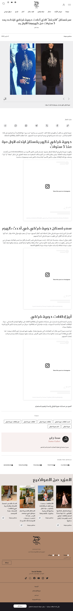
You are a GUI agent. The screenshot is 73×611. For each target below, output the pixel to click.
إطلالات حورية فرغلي (45, 422)
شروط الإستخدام (36, 590)
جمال (49, 11)
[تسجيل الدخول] (64, 5)
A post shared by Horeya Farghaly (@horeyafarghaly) (47, 306)
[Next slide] (63, 98)
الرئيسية (36, 586)
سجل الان (20, 606)
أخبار (23, 11)
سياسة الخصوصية (36, 599)
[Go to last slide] (68, 98)
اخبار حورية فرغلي (54, 426)
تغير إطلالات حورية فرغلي (12, 422)
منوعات (50, 555)
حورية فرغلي (66, 426)
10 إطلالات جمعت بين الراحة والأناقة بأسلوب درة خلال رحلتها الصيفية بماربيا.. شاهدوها (46, 508)
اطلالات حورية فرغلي (29, 422)
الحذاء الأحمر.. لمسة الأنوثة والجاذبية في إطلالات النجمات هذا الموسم (9, 508)
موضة (67, 11)
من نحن (36, 595)
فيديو (16, 11)
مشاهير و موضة (68, 36)
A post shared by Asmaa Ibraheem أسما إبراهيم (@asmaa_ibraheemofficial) (47, 218)
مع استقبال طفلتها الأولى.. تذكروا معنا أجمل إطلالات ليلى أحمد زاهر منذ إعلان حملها (64, 515)
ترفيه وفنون (40, 11)
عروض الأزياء (58, 11)
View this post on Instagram (61, 191)
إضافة (6, 562)
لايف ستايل (31, 11)
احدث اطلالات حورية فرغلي (62, 422)
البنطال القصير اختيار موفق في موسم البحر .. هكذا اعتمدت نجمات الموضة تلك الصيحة (27, 515)
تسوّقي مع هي (8, 11)
